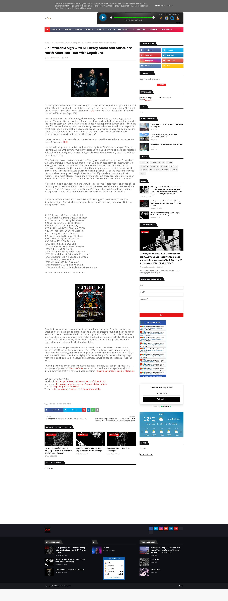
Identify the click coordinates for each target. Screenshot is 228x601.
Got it (170, 6)
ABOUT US (144, 163)
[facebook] (150, 50)
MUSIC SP (174, 170)
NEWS (52, 43)
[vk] (150, 66)
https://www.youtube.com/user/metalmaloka (77, 389)
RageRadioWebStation (147, 361)
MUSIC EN (53, 404)
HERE (91, 110)
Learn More (160, 6)
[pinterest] (150, 55)
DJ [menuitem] (133, 29)
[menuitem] (47, 29)
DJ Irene (106, 548)
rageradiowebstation (53, 58)
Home (47, 43)
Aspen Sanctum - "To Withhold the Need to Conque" (166, 125)
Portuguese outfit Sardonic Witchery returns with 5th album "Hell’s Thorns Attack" (59, 450)
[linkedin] (172, 55)
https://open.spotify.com (66, 386)
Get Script (145, 376)
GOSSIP (169, 163)
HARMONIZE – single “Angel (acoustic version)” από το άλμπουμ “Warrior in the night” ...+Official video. (165, 550)
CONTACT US (155, 163)
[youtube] (172, 61)
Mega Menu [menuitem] (165, 29)
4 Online (110, 577)
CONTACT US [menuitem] (51, 35)
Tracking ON (159, 376)
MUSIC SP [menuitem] (111, 29)
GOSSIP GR (154, 166)
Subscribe (161, 399)
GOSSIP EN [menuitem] (141, 29)
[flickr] (181, 528)
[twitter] (172, 50)
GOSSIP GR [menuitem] (153, 29)
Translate (148, 100)
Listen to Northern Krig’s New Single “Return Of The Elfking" (89, 449)
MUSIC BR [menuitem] (67, 29)
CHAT (141, 112)
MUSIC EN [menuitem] (78, 29)
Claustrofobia (76, 368)
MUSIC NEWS (61, 404)
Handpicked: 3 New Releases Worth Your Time (166, 145)
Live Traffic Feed (152, 323)
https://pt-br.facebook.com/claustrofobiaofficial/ (80, 381)
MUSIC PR (165, 170)
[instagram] (150, 61)
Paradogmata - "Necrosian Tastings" (118, 449)
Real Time (152, 376)
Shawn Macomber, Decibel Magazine (116, 370)
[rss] (172, 66)
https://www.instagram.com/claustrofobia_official (81, 384)
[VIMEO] (151, 532)
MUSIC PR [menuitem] (100, 29)
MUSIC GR (144, 170)
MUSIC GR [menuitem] (89, 29)
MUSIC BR (164, 166)
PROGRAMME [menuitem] (123, 29)
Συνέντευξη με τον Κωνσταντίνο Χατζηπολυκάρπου (163, 135)
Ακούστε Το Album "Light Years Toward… (153, 344)
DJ (163, 163)
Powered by (155, 407)
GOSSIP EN (144, 166)
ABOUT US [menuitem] (56, 29)
